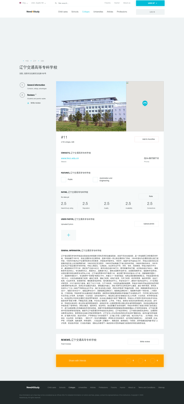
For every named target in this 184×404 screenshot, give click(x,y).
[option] (68, 235)
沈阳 (42, 61)
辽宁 (34, 61)
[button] (150, 3)
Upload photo (148, 224)
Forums (108, 3)
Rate (151, 196)
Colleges (86, 12)
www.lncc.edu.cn (70, 158)
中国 (27, 61)
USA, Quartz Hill (37, 3)
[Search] (56, 3)
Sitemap (161, 387)
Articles (110, 12)
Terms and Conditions (146, 387)
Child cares (63, 12)
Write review (36, 103)
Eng (24, 3)
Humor (117, 3)
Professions (122, 12)
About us (126, 3)
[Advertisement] (92, 40)
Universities (98, 12)
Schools (74, 12)
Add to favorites (148, 139)
